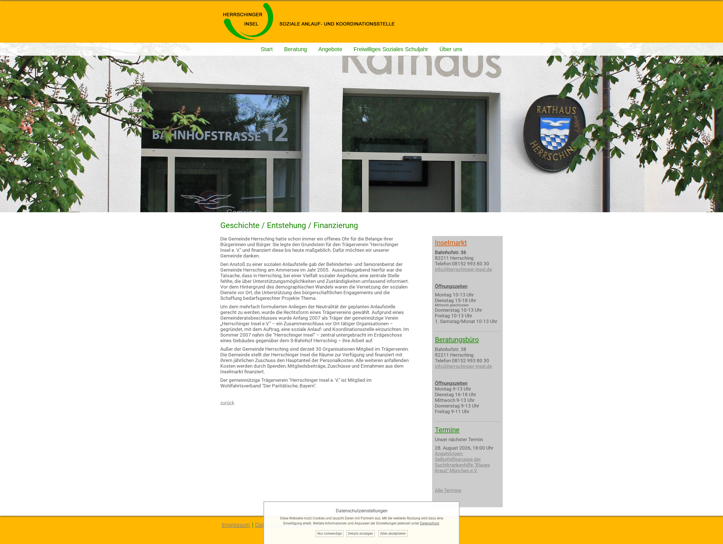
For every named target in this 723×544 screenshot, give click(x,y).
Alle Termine (448, 490)
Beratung (295, 49)
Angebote (330, 49)
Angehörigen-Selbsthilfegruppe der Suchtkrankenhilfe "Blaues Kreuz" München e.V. (462, 462)
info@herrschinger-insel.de (463, 269)
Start (267, 49)
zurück (227, 403)
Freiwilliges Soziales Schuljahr (391, 49)
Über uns (450, 49)
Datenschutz (429, 523)
